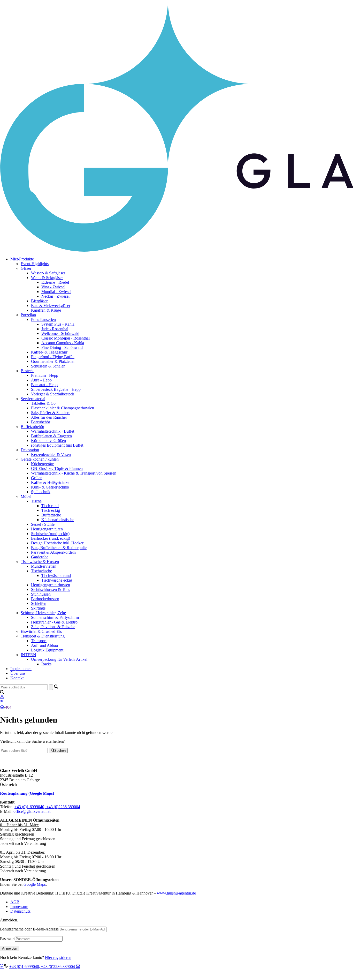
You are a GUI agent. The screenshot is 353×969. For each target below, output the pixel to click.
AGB (14, 902)
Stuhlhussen (41, 594)
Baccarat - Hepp (44, 384)
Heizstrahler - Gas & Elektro (54, 622)
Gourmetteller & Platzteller (53, 361)
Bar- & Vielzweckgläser (50, 305)
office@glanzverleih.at (31, 811)
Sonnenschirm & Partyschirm (55, 617)
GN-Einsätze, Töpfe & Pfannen (57, 468)
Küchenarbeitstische (57, 519)
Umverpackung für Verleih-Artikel (59, 659)
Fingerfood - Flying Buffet (52, 357)
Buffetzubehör (32, 426)
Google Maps (35, 884)
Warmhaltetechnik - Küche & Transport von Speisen (73, 473)
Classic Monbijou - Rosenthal (65, 338)
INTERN (28, 654)
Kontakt (17, 678)
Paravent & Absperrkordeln (53, 552)
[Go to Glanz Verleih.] (2, 707)
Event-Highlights (35, 263)
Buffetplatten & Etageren (51, 436)
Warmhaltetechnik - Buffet (52, 431)
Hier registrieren (58, 957)
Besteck (27, 371)
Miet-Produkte (22, 259)
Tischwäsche (41, 571)
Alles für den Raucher (49, 417)
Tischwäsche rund (56, 575)
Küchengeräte (42, 464)
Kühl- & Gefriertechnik (50, 487)
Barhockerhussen (45, 599)
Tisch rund (50, 506)
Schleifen (38, 603)
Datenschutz (20, 911)
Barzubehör (40, 422)
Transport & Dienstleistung (43, 636)
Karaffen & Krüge (46, 310)
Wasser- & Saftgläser (48, 273)
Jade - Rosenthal (54, 329)
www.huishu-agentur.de (176, 893)
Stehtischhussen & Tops (50, 589)
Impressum (19, 906)
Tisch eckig (50, 510)
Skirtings (38, 608)
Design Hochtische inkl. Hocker (57, 543)
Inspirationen (21, 668)
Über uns (17, 673)
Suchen (60, 751)
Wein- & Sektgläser (47, 277)
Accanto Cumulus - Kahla (62, 343)
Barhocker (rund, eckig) (50, 538)
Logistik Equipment (47, 650)
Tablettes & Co (43, 403)
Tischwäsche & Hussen (40, 561)
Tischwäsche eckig (56, 580)
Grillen (36, 478)
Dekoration (30, 450)
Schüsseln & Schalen (48, 366)
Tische (36, 501)
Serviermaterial (33, 398)
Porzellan (28, 315)
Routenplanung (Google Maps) (27, 793)
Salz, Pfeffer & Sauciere (50, 412)
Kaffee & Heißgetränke (50, 482)
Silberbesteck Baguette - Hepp (56, 389)
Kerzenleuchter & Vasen (51, 454)
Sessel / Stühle (43, 524)
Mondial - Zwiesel (56, 291)
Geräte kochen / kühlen (40, 459)
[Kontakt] (78, 966)
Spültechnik (40, 492)
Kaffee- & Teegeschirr (49, 352)
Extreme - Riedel (55, 282)
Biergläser (39, 301)
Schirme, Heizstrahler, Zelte (43, 613)
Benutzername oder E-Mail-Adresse (29, 929)
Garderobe (39, 557)
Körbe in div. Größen (48, 440)
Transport (39, 641)
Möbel (26, 496)
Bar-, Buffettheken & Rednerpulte (59, 547)
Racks (46, 664)
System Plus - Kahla (57, 324)
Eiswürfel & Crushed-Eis (41, 631)
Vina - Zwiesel (53, 287)
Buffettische (51, 515)
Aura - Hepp (41, 380)
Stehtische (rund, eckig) (50, 533)
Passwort (7, 938)
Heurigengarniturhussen (50, 585)
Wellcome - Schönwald (60, 333)
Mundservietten (43, 566)
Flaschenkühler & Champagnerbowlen (62, 408)
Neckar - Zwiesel (55, 296)
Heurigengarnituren (47, 529)
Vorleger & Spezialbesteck (52, 394)
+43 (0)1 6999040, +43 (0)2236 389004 (47, 807)
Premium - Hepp (44, 375)
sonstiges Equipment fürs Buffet (57, 445)
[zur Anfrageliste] (1, 702)
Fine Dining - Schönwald (62, 347)
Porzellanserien (43, 319)
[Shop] (2, 966)
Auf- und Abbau (44, 645)
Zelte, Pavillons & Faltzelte (53, 627)
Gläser (26, 268)
